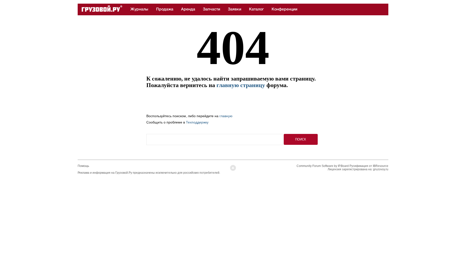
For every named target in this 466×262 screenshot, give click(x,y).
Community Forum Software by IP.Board (323, 166)
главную (226, 116)
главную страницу (240, 85)
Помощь (83, 166)
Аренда (188, 9)
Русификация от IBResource (368, 166)
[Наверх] (233, 168)
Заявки (234, 9)
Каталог (256, 9)
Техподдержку (197, 122)
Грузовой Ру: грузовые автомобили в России (102, 9)
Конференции (284, 9)
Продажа (164, 9)
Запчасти (211, 9)
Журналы (139, 9)
